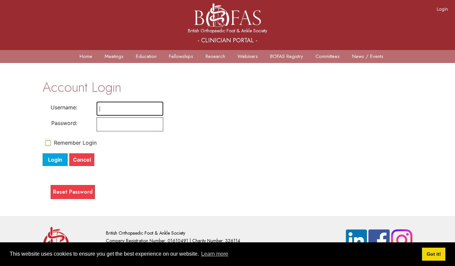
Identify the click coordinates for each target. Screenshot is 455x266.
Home (86, 56)
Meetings (114, 56)
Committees (327, 56)
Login (442, 9)
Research (215, 56)
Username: (64, 107)
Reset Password (73, 192)
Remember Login (75, 142)
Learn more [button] (214, 254)
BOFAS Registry (286, 56)
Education (146, 56)
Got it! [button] (434, 254)
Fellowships (181, 56)
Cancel (82, 159)
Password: (64, 123)
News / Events (367, 56)
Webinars (247, 56)
